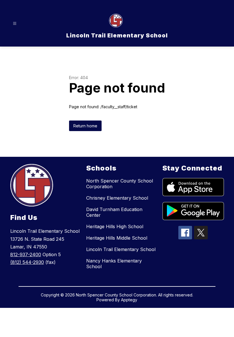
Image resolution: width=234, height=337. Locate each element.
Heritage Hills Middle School (116, 238)
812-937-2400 (25, 254)
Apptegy (129, 299)
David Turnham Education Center (114, 212)
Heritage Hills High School (114, 226)
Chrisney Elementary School (117, 198)
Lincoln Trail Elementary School (121, 249)
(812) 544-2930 (27, 262)
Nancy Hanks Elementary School (114, 263)
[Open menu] (14, 23)
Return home (85, 125)
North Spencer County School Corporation (119, 183)
